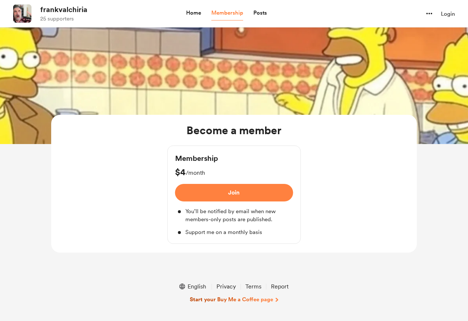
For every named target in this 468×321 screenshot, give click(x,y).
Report (279, 286)
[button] (194, 13)
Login (448, 14)
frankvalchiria (63, 9)
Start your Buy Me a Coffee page (231, 299)
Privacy (226, 286)
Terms (253, 286)
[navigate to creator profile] (22, 13)
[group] (234, 195)
